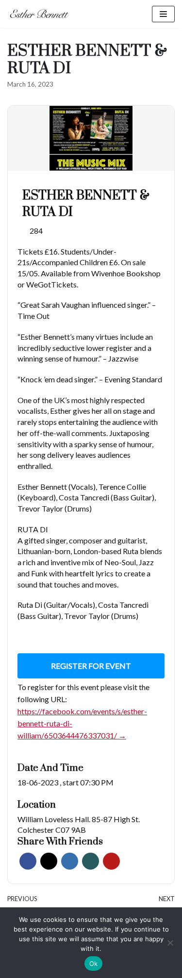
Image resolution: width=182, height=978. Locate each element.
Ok (93, 963)
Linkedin (69, 861)
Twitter (48, 861)
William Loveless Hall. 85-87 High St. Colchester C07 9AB (78, 824)
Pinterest (111, 861)
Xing (90, 861)
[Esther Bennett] (41, 14)
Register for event (91, 665)
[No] (170, 943)
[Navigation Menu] (163, 14)
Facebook (27, 861)
